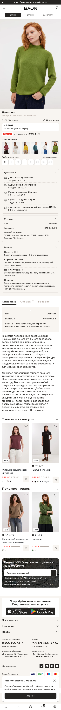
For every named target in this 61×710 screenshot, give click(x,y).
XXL (37, 162)
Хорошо (31, 696)
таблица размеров (51, 157)
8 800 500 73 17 (12, 642)
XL (31, 162)
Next (57, 419)
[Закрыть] (54, 681)
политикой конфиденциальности (20, 582)
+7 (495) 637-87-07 (45, 642)
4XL (50, 162)
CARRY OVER (50, 228)
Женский (52, 223)
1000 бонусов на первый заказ (30, 2)
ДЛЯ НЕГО (30, 15)
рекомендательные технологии (38, 689)
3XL (44, 162)
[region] (29, 373)
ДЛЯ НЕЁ (13, 15)
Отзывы (27, 301)
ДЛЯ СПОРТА (48, 15)
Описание (9, 301)
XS (5, 162)
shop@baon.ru (9, 646)
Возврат (43, 301)
